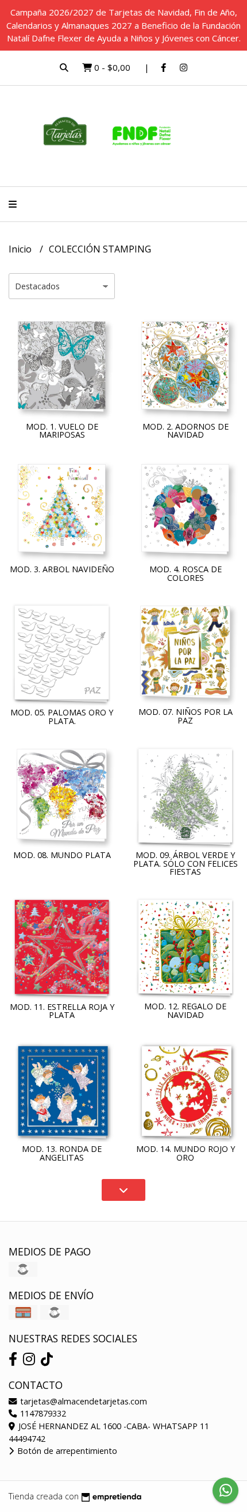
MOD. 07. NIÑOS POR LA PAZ (185, 715)
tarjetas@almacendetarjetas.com (82, 1401)
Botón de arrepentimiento (66, 1450)
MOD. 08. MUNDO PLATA (62, 854)
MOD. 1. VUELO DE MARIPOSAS (62, 430)
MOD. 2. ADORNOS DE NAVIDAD (185, 430)
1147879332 (42, 1413)
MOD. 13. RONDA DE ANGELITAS (62, 1152)
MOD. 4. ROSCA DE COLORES (185, 573)
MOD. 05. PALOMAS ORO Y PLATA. (61, 716)
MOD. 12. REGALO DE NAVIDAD (185, 1010)
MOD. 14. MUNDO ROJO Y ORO (185, 1152)
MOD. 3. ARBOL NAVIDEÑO (62, 569)
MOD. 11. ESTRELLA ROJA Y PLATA (62, 1010)
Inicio (21, 249)
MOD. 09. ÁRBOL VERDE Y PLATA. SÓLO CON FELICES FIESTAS (185, 863)
